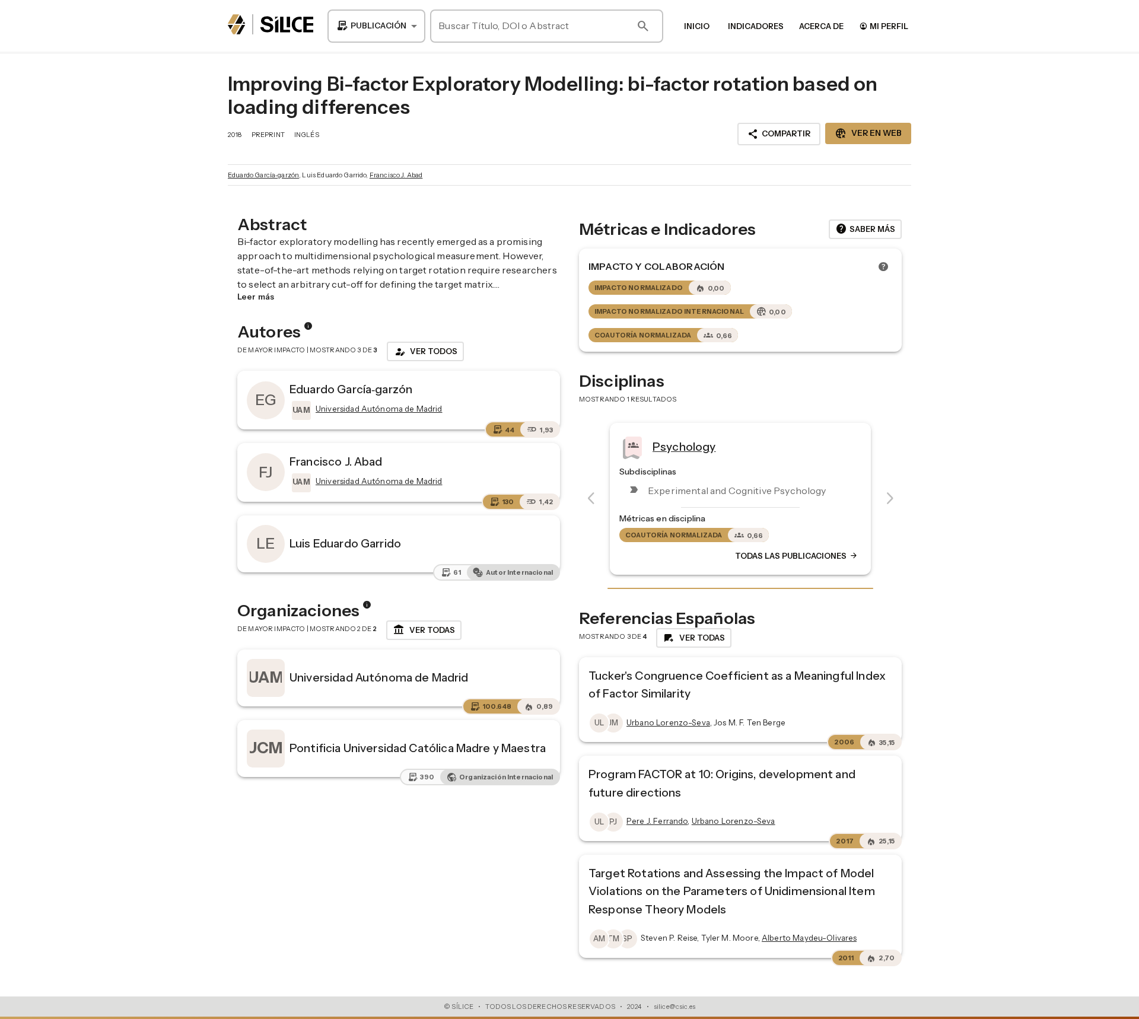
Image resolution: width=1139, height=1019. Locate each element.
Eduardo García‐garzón (263, 175)
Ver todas (424, 630)
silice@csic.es (674, 1006)
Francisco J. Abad (396, 175)
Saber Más (865, 229)
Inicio (697, 26)
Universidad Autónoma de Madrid (379, 677)
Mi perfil (883, 26)
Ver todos (425, 352)
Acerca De (821, 26)
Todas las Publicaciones (796, 556)
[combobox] (376, 26)
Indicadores (756, 26)
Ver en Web (868, 133)
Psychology (684, 447)
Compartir (778, 134)
